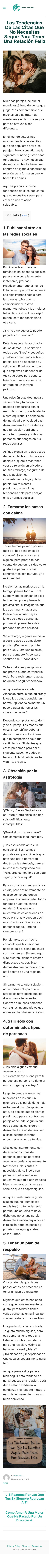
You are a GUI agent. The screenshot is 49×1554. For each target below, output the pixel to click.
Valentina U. (19, 1475)
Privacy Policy (13, 1546)
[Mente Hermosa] (23, 8)
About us (26, 1546)
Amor (5, 1483)
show (24, 215)
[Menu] (4, 8)
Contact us (37, 1546)
